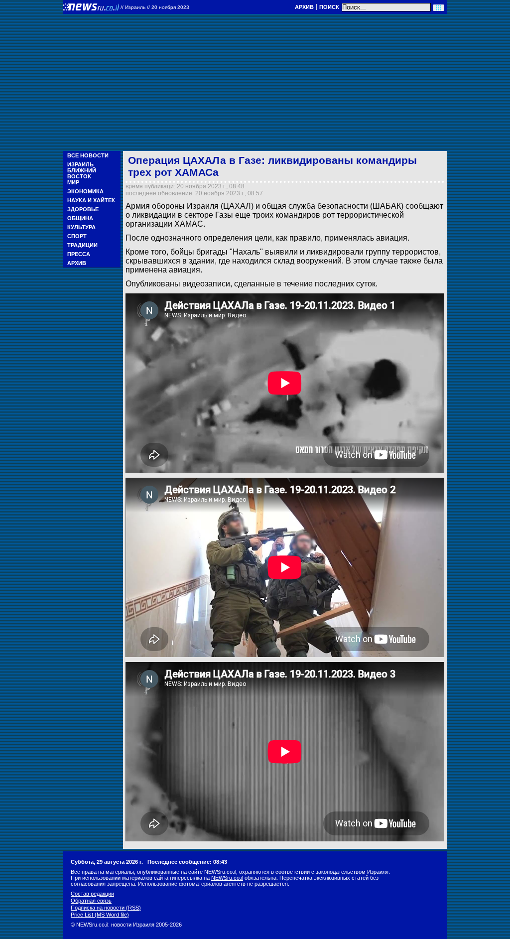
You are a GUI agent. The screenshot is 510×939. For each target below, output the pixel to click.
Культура (81, 227)
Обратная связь (91, 901)
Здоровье (83, 209)
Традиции (82, 245)
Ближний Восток (81, 173)
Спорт (77, 236)
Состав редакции (92, 894)
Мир (73, 182)
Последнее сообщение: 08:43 (187, 862)
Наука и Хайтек (91, 200)
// (155, 7)
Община (80, 218)
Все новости (88, 155)
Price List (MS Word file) (100, 915)
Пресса (78, 254)
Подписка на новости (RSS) (106, 908)
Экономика (85, 191)
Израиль (80, 164)
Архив (304, 7)
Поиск (329, 7)
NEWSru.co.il (227, 878)
